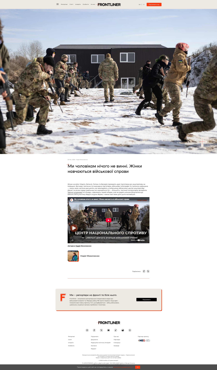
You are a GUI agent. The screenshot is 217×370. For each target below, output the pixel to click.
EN (144, 4)
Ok (137, 367)
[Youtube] (108, 330)
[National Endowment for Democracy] (144, 340)
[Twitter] (148, 271)
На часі (93, 4)
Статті (71, 4)
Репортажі (64, 4)
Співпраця (117, 342)
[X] (101, 330)
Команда (116, 345)
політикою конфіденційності (123, 367)
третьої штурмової (75, 192)
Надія (78, 246)
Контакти (94, 345)
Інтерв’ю (78, 4)
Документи (94, 339)
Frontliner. (105, 360)
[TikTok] (115, 330)
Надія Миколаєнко (89, 255)
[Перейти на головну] (108, 4)
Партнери (117, 339)
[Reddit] (122, 330)
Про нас (116, 336)
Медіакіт (93, 349)
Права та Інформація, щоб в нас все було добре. (108, 357)
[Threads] (130, 330)
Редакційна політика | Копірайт (101, 342)
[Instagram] (87, 330)
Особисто (86, 4)
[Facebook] (144, 271)
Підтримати (94, 336)
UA (139, 4)
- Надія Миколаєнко (81, 159)
